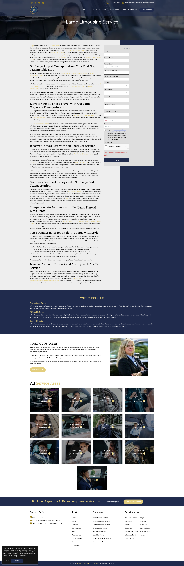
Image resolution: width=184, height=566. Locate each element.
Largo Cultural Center (78, 86)
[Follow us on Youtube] (39, 3)
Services (75, 525)
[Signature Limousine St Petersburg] (34, 10)
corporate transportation (41, 124)
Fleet (74, 532)
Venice (92, 477)
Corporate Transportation (101, 525)
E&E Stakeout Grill (81, 162)
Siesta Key (76, 450)
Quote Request (77, 538)
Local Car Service (99, 535)
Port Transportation (99, 542)
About (74, 521)
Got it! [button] (7, 560)
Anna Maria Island (45, 398)
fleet (67, 198)
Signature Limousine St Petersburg (87, 563)
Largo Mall (33, 162)
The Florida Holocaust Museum (84, 154)
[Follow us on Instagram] (35, 3)
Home (74, 518)
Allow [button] (17, 560)
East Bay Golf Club (38, 118)
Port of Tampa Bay (74, 191)
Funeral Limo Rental (99, 532)
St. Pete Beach (108, 450)
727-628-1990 (114, 3)
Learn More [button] (22, 556)
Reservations (147, 10)
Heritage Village (63, 55)
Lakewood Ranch (76, 424)
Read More (44, 401)
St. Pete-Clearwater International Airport (73, 73)
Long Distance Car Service (102, 538)
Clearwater (139, 398)
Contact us (76, 278)
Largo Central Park (57, 53)
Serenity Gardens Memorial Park (73, 221)
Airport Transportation (100, 518)
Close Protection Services (101, 521)
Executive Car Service (100, 528)
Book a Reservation (133, 502)
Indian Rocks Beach (44, 424)
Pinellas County (54, 46)
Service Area (76, 528)
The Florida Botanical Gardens (76, 50)
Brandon (108, 398)
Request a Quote (112, 502)
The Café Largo (61, 57)
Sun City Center (139, 450)
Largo (32, 46)
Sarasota (44, 450)
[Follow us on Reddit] (43, 3)
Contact (74, 542)
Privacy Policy (76, 545)
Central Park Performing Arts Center (86, 115)
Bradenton (76, 398)
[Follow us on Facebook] (32, 3)
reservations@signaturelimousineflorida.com (139, 3)
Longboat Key (108, 424)
